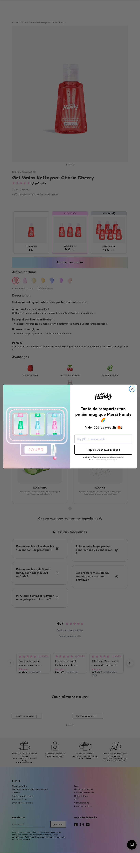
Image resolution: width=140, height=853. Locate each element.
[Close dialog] (132, 389)
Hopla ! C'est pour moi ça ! (103, 450)
